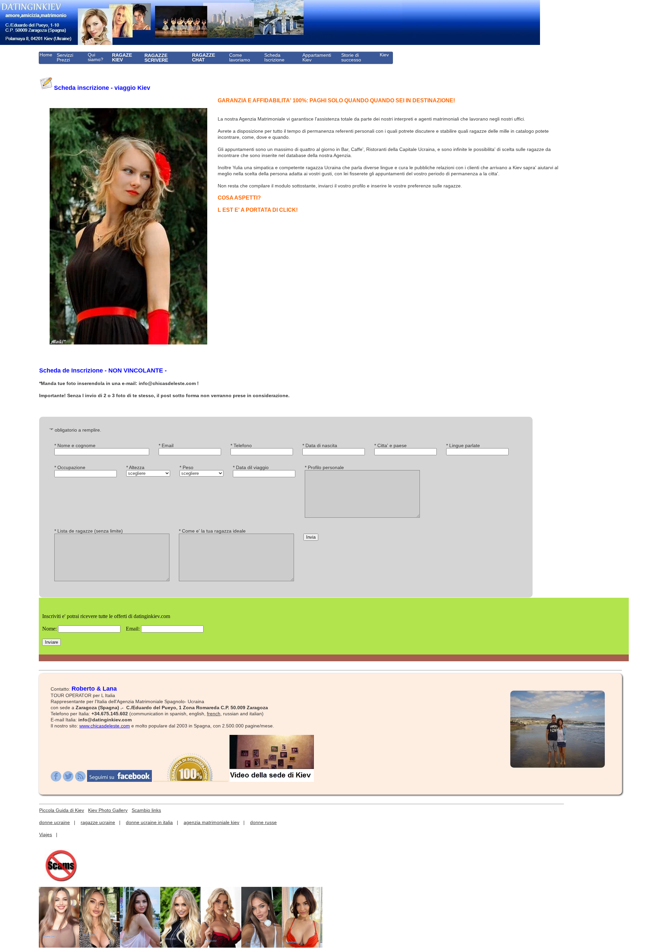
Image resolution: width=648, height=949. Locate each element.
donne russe (263, 822)
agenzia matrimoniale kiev (211, 822)
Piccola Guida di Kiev (61, 810)
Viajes (45, 834)
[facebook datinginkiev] (119, 780)
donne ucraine (54, 822)
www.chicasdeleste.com (104, 725)
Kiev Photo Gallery (108, 810)
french (213, 713)
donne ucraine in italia (149, 822)
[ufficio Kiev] (272, 780)
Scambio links (146, 810)
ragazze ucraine (98, 822)
